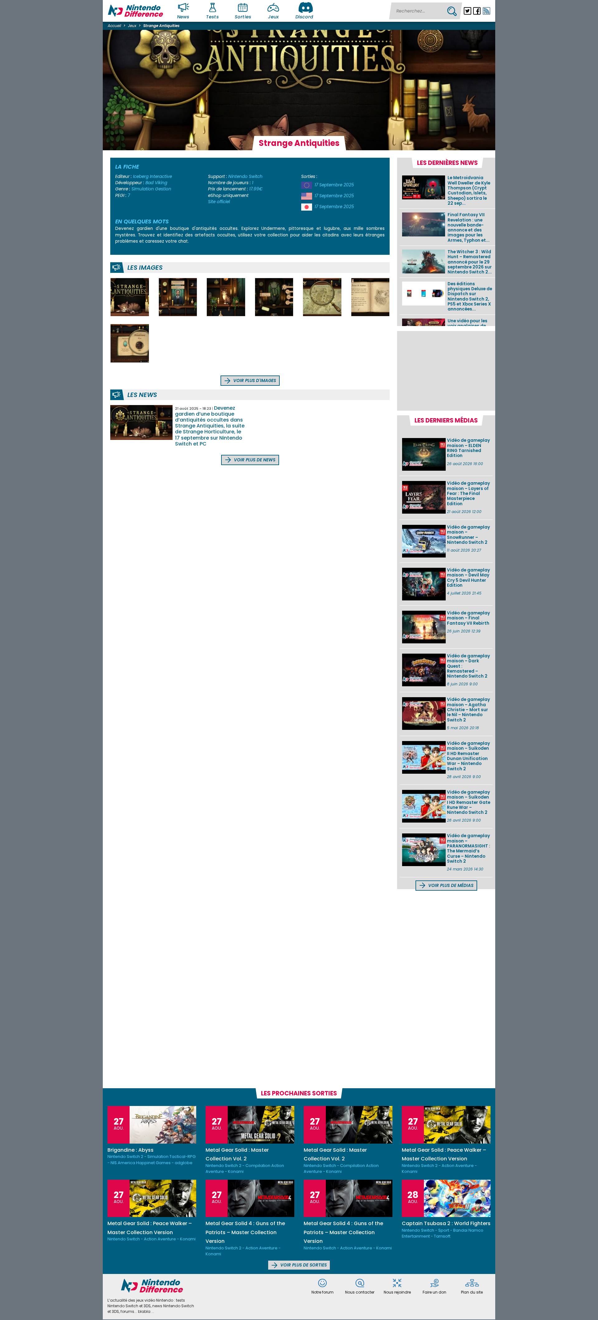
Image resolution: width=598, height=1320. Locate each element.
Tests (213, 17)
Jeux (273, 17)
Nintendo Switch (245, 177)
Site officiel (219, 202)
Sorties (243, 17)
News (183, 17)
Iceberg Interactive (152, 177)
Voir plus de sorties (303, 1265)
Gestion (163, 189)
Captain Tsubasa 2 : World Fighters (446, 1223)
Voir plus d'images (254, 381)
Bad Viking (156, 183)
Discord (304, 17)
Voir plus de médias (450, 886)
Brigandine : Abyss (130, 1150)
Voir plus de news (254, 460)
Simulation (142, 189)
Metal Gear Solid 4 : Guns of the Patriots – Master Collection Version (245, 1232)
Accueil (114, 25)
